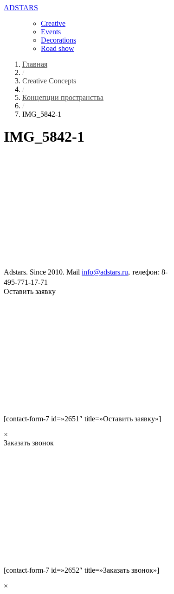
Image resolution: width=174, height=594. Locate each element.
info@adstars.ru (105, 272)
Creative (53, 23)
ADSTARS (21, 8)
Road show (57, 48)
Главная (34, 64)
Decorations (58, 40)
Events (51, 32)
